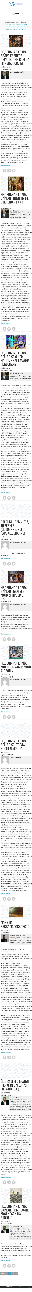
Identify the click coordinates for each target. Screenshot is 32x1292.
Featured (8, 24)
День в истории (22, 24)
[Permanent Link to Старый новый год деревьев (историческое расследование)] (16, 518)
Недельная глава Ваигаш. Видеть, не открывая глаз (15, 198)
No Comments (5, 67)
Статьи (24, 29)
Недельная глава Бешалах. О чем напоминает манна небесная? (15, 358)
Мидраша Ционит (23, 27)
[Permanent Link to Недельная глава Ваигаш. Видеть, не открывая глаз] (16, 191)
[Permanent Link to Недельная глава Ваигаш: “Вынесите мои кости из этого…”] (16, 1202)
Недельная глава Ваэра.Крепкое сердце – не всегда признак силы (15, 57)
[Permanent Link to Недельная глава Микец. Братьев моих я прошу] (16, 659)
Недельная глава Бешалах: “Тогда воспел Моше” (14, 744)
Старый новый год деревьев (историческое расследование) (15, 527)
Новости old (16, 29)
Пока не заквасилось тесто (15, 924)
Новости (9, 29)
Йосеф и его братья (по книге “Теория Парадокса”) (15, 1085)
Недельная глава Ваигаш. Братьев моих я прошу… (14, 591)
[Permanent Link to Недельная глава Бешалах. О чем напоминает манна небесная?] (16, 349)
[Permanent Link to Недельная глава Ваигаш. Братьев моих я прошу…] (16, 584)
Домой (7, 22)
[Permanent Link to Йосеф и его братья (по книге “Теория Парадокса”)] (16, 1077)
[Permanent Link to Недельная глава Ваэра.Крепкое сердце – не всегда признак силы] (16, 48)
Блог (14, 24)
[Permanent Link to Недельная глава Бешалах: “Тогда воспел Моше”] (16, 737)
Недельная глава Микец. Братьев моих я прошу (16, 667)
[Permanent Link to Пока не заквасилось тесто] (16, 919)
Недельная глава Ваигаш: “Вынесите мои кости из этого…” (15, 1212)
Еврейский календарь (9, 27)
